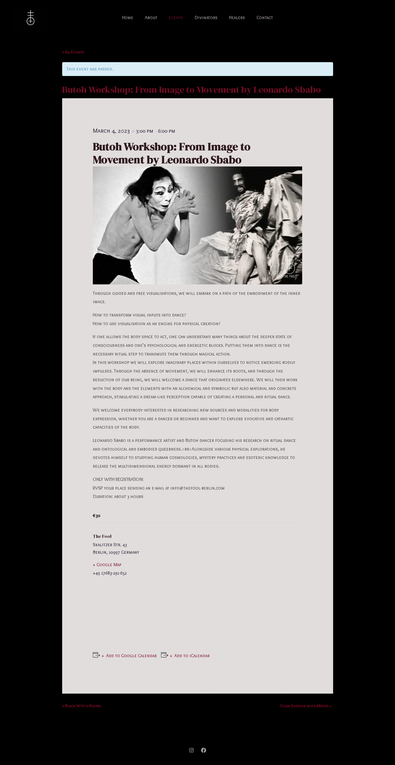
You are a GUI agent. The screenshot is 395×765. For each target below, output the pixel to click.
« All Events (73, 52)
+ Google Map (107, 564)
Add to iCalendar (192, 655)
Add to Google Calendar (131, 655)
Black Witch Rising (81, 705)
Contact (264, 17)
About (151, 17)
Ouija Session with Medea (306, 705)
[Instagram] (191, 750)
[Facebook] (203, 750)
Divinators (206, 17)
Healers (237, 17)
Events (176, 17)
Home (127, 17)
